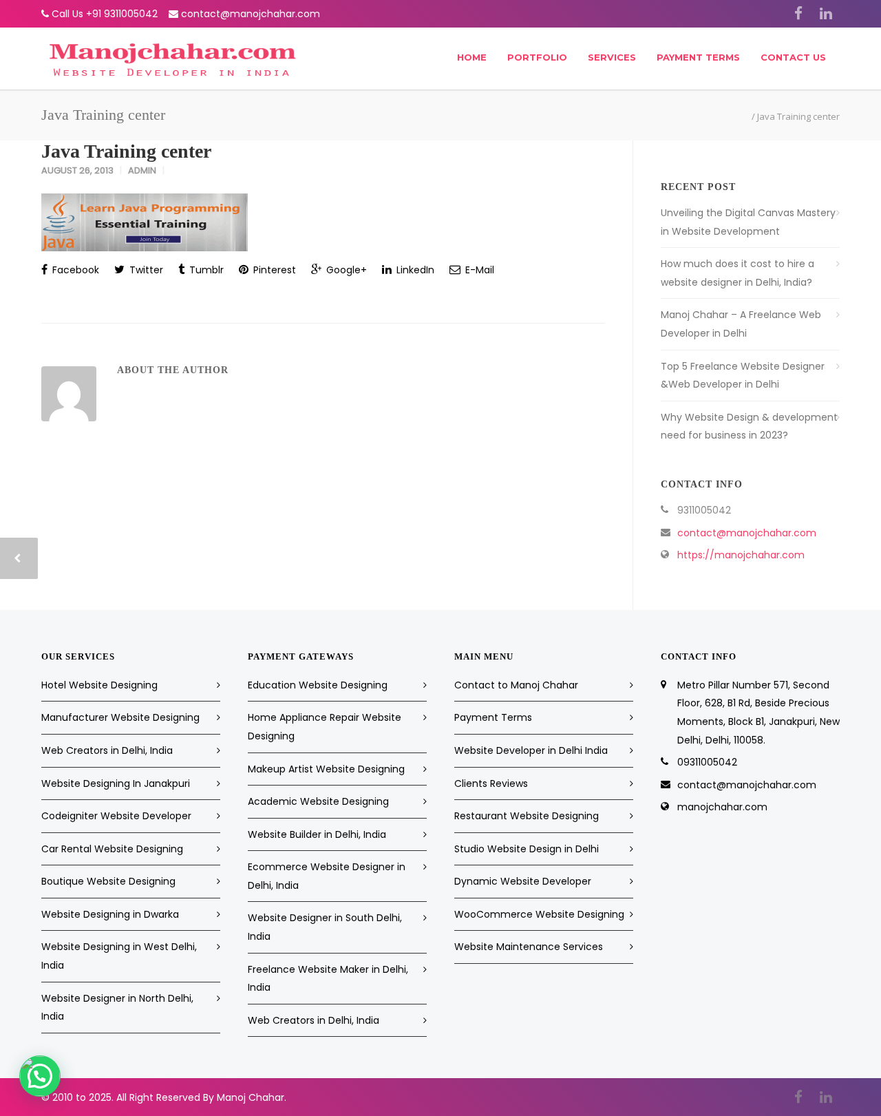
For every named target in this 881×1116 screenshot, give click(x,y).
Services (612, 57)
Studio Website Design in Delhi (526, 849)
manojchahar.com (722, 807)
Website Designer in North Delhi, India (117, 1007)
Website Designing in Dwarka (110, 914)
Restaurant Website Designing (526, 816)
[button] (40, 1076)
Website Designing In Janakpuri (115, 783)
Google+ (345, 270)
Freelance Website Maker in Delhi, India (328, 978)
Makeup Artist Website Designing (326, 769)
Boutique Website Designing (108, 881)
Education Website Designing (318, 685)
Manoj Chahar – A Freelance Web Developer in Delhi (741, 324)
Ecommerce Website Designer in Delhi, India (326, 876)
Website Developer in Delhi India (531, 750)
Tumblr (205, 270)
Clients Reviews (491, 783)
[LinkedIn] (826, 14)
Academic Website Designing (318, 801)
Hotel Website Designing (99, 685)
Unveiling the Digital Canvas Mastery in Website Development (748, 222)
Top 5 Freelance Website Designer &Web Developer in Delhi (743, 375)
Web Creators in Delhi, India (107, 750)
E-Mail (478, 270)
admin (142, 170)
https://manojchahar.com (741, 555)
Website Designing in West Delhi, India (119, 956)
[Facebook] (798, 14)
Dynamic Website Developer (522, 881)
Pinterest (273, 270)
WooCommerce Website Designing (539, 914)
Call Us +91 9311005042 (105, 14)
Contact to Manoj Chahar (516, 685)
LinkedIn (414, 270)
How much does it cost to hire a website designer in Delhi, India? (737, 273)
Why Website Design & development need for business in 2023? (749, 426)
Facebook (74, 270)
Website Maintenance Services (528, 947)
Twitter (145, 270)
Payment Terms (698, 57)
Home (472, 57)
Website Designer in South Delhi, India (325, 927)
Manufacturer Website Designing (120, 717)
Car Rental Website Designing (112, 849)
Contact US (793, 57)
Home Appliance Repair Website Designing (324, 726)
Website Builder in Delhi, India (317, 834)
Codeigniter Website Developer (116, 816)
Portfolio (537, 57)
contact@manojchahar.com (250, 14)
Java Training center (126, 151)
